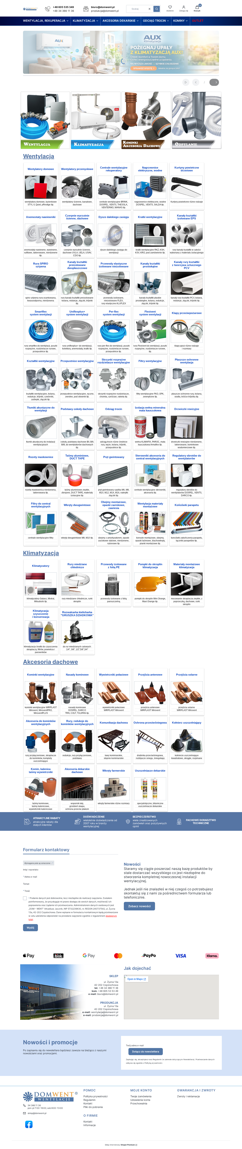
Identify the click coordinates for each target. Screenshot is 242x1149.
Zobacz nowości (139, 906)
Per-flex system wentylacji (114, 313)
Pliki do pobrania (93, 1106)
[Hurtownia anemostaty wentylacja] (41, 245)
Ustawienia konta (140, 1099)
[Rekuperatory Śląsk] (114, 197)
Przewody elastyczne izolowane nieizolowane (113, 265)
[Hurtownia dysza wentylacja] (114, 245)
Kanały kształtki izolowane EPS (186, 217)
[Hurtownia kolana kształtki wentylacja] (41, 389)
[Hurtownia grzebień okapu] (77, 799)
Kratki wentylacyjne (150, 217)
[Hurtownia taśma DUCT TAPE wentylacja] (77, 485)
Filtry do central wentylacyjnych (40, 505)
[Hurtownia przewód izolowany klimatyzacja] (114, 594)
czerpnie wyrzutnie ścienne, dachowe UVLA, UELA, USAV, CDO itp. (77, 253)
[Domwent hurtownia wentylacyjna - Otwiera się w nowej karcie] (29, 1124)
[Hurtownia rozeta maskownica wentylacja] (41, 485)
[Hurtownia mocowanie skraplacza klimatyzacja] (187, 594)
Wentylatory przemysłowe (77, 169)
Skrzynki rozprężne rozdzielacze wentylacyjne (113, 361)
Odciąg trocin (113, 409)
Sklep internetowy (120, 1145)
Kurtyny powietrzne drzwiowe (187, 169)
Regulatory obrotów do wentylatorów (186, 457)
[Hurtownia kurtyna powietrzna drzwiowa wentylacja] (187, 197)
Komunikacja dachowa (114, 722)
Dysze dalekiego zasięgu (114, 217)
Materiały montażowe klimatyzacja (186, 566)
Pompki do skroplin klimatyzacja (150, 566)
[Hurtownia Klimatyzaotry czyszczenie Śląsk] (41, 642)
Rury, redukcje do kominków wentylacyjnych (77, 723)
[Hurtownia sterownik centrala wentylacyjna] (150, 485)
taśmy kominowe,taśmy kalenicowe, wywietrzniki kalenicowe (40, 806)
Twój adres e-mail (135, 1045)
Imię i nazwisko (30, 869)
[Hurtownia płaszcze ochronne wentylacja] (187, 389)
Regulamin (89, 1099)
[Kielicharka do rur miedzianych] (77, 642)
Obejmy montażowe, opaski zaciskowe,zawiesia (113, 505)
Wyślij (30, 927)
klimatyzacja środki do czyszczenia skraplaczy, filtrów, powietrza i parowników (40, 649)
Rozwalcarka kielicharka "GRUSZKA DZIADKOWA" (77, 614)
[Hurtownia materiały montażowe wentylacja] (150, 533)
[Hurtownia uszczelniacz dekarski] (150, 799)
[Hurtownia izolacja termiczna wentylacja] (150, 437)
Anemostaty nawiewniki (40, 217)
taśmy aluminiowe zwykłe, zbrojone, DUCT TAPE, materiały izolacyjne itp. (77, 493)
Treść (27, 890)
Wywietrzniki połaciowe (113, 674)
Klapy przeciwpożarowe (187, 313)
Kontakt (87, 1103)
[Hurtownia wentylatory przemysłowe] (77, 197)
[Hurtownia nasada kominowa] (77, 703)
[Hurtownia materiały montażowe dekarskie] (114, 799)
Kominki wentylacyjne (40, 674)
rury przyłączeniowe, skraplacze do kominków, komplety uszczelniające (40, 758)
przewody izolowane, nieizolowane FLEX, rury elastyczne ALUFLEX (114, 301)
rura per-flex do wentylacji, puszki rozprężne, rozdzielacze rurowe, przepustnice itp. (114, 349)
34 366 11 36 (34, 1105)
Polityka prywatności (95, 1096)
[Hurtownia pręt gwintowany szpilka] (114, 485)
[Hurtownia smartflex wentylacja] (41, 341)
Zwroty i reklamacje (188, 1096)
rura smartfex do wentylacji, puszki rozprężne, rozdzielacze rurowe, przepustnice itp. (40, 349)
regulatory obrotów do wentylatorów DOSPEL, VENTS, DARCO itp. (186, 493)
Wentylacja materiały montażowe (150, 505)
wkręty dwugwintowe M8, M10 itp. (77, 538)
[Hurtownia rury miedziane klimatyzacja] (77, 594)
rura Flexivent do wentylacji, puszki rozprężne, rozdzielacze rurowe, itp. (150, 349)
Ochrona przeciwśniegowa (150, 722)
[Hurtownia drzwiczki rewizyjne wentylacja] (187, 437)
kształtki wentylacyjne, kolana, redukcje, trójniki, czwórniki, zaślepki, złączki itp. (40, 397)
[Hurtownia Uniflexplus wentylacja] (77, 341)
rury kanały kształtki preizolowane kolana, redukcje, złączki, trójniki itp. (77, 301)
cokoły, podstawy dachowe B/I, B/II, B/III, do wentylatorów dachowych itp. (77, 445)
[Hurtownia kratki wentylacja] (150, 245)
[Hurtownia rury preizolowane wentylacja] (77, 293)
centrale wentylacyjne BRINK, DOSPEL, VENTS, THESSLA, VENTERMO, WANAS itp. (113, 205)
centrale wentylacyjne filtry (40, 538)
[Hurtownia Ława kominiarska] (114, 751)
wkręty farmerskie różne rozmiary (114, 803)
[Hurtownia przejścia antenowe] (150, 703)
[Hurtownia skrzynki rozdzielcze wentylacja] (114, 389)
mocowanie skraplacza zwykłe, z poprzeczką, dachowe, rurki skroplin (186, 601)
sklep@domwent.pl (37, 1113)
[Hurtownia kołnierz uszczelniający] (187, 751)
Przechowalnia (138, 1103)
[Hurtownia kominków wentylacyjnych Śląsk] (41, 703)
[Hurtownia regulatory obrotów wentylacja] (187, 485)
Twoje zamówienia (140, 1096)
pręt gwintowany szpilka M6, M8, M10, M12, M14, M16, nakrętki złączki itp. (113, 493)
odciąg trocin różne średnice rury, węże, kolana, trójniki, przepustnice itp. (113, 445)
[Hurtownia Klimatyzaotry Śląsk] (41, 594)
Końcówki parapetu (187, 505)
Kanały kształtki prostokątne (150, 265)
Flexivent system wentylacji (150, 313)
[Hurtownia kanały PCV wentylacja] (187, 293)
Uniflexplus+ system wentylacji (77, 313)
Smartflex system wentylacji (41, 313)
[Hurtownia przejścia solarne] (187, 703)
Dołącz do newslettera (145, 1051)
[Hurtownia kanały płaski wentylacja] (150, 293)
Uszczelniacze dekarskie (150, 770)
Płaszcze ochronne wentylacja (186, 361)
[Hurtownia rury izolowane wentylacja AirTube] (187, 245)
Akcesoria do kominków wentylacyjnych (41, 723)
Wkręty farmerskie (113, 770)
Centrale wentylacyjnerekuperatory (113, 169)
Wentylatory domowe (41, 169)
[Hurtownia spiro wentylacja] (41, 293)
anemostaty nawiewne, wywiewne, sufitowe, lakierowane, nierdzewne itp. (40, 253)
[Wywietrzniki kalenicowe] (41, 799)
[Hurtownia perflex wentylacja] (114, 341)
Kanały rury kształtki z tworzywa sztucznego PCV (186, 265)
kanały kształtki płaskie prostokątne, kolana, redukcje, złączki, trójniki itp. (150, 301)
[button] (156, 9)
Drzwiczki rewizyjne (186, 409)
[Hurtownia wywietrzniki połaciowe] (114, 703)
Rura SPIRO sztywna (40, 265)
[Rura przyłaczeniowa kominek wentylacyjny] (77, 751)
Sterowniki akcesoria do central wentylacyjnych (150, 457)
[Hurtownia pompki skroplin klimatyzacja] (150, 594)
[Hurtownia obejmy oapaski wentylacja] (114, 533)
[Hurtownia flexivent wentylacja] (150, 341)
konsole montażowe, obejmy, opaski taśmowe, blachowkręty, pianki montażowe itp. (150, 541)
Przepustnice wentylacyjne (77, 361)
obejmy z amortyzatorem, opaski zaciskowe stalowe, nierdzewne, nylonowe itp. (113, 541)
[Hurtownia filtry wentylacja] (150, 389)
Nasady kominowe (77, 674)
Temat (26, 884)
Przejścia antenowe (150, 674)
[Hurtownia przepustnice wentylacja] (77, 389)
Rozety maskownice (40, 457)
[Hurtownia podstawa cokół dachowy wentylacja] (77, 437)
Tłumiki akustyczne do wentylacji (41, 409)
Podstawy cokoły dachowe (77, 409)
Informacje (89, 1125)
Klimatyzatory (40, 565)
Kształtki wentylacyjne (41, 361)
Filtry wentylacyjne (150, 361)
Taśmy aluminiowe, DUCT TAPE (77, 457)
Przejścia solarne (186, 674)
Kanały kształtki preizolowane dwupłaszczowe (77, 265)
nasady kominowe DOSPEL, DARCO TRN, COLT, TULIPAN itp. (77, 710)
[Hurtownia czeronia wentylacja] (77, 245)
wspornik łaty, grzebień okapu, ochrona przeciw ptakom (77, 806)
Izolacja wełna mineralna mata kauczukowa (150, 409)
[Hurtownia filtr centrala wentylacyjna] (41, 533)
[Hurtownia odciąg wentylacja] (114, 437)
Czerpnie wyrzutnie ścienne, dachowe (77, 217)
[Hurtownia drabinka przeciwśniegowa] (150, 751)
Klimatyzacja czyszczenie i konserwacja (40, 613)
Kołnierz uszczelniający (186, 722)
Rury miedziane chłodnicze (77, 566)
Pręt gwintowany (113, 457)
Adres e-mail (30, 876)
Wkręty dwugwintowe (77, 505)
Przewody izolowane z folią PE (113, 566)
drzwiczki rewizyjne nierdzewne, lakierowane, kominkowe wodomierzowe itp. (186, 445)
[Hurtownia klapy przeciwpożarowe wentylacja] (187, 341)
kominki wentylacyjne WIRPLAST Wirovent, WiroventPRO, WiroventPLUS (41, 710)
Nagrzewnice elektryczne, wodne (150, 169)
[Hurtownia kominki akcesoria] (41, 751)
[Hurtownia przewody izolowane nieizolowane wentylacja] (114, 293)
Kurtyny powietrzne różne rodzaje (187, 202)
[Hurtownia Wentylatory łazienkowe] (41, 197)
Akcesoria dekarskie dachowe (77, 771)
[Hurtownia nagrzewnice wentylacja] (150, 197)
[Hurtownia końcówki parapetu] (187, 533)
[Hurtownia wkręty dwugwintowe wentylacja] (77, 533)
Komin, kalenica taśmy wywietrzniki (41, 771)
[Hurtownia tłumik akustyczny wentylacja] (41, 437)
